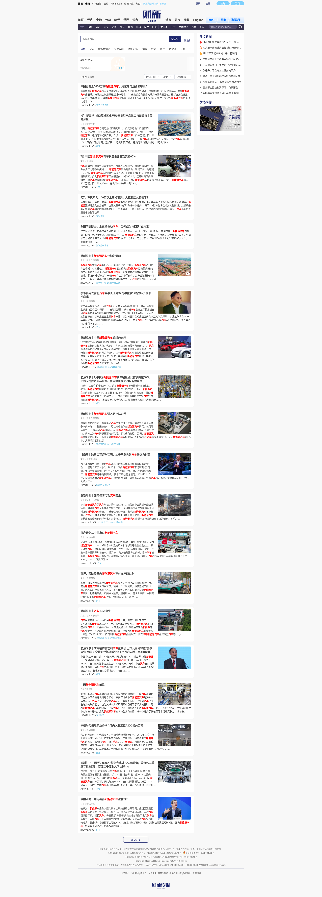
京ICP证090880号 (116, 852)
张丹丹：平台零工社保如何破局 (219, 70)
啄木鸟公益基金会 (148, 873)
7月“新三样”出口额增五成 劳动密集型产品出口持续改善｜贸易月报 (116, 117)
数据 (80, 3)
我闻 (87, 3)
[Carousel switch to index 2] (235, 127)
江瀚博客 (100, 216)
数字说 (164, 27)
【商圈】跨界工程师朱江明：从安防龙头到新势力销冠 (115, 454)
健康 (130, 27)
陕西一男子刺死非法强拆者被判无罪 (221, 76)
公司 (108, 20)
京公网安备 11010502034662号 (199, 852)
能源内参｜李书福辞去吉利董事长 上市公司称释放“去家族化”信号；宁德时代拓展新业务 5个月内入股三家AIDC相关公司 (116, 650)
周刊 (224, 20)
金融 (99, 20)
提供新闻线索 (176, 873)
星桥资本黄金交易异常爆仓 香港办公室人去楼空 (228, 59)
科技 (90, 27)
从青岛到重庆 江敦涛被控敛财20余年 (222, 81)
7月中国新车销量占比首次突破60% (108, 156)
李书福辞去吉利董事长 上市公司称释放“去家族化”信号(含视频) (115, 294)
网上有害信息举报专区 (154, 3)
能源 (122, 27)
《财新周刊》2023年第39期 (108, 637)
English (198, 20)
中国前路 (92, 685)
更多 (82, 27)
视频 (186, 20)
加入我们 (135, 873)
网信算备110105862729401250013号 (164, 852)
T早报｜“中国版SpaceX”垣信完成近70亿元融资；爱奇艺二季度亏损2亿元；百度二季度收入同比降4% (117, 764)
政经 (117, 20)
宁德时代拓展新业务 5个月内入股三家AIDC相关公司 (111, 725)
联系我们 (187, 873)
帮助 (138, 3)
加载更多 (136, 839)
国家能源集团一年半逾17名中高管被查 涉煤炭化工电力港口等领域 (237, 64)
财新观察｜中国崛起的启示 (103, 337)
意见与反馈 (163, 873)
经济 (90, 20)
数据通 (235, 20)
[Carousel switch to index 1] (232, 127)
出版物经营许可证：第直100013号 (181, 856)
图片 (177, 20)
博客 (168, 20)
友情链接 (197, 873)
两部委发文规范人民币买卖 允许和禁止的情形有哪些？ (231, 93)
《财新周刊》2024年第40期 (110, 522)
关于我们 (125, 873)
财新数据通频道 (103, 485)
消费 (114, 27)
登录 (198, 3)
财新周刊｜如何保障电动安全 (100, 495)
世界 (126, 20)
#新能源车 (86, 60)
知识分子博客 (102, 105)
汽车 (106, 27)
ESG (154, 27)
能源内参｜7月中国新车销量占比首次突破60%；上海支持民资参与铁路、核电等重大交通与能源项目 (116, 379)
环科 (138, 27)
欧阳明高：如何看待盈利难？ (104, 799)
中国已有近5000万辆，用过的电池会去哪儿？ (114, 86)
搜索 (173, 39)
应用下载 (128, 3)
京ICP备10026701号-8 (135, 852)
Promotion (116, 3)
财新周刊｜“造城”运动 (100, 256)
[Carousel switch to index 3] (238, 127)
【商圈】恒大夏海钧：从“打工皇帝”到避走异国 (227, 42)
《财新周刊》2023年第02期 (107, 444)
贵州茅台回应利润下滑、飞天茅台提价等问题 (226, 87)
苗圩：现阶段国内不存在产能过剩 (107, 573)
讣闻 (202, 27)
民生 (146, 27)
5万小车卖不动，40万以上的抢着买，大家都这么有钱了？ (114, 197)
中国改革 (183, 27)
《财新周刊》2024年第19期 (108, 367)
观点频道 (100, 715)
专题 (194, 27)
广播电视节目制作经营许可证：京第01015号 (145, 856)
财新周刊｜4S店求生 (95, 611)
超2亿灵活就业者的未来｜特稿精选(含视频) (225, 53)
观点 (135, 20)
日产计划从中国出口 (99, 533)
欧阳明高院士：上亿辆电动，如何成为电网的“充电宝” (115, 226)
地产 (98, 27)
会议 (106, 3)
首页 (81, 20)
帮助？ (187, 40)
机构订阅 (96, 3)
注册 (207, 3)
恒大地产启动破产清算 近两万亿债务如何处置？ (228, 47)
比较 (173, 27)
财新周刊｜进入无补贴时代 (103, 414)
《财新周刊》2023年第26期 (107, 282)
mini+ (212, 20)
